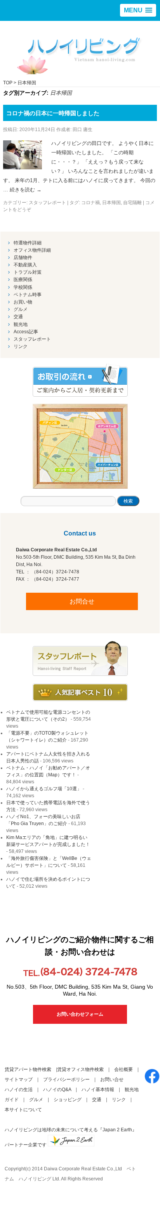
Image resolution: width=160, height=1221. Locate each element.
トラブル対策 (28, 272)
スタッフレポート (47, 202)
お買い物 (23, 302)
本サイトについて (23, 1109)
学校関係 (23, 287)
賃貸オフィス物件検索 (80, 1069)
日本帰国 (111, 202)
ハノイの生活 (19, 1089)
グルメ (21, 309)
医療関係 (23, 279)
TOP (7, 82)
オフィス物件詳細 (32, 250)
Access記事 (26, 331)
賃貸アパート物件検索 (28, 1069)
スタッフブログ (80, 658)
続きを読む (26, 190)
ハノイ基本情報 (98, 1089)
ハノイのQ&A (57, 1089)
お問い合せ (111, 1079)
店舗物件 (23, 257)
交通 (18, 316)
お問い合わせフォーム (80, 1014)
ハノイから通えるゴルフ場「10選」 (44, 788)
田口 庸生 (82, 129)
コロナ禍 (90, 202)
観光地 (21, 324)
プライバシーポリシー (66, 1079)
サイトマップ (19, 1079)
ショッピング (68, 1099)
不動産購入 (25, 265)
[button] (138, 10)
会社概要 (123, 1069)
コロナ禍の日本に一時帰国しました (52, 113)
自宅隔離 (132, 202)
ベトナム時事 (28, 294)
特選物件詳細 (28, 243)
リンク (21, 346)
